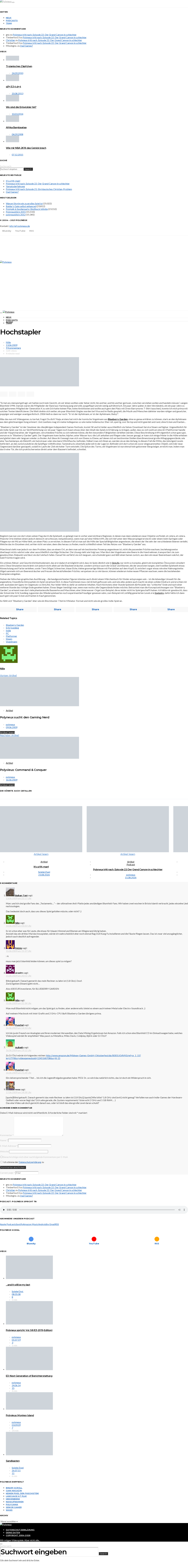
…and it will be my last (18, 1284)
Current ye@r (7, 1172)
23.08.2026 (44, 874)
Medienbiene (13, 1499)
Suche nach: (6, 166)
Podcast (131, 864)
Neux (8, 18)
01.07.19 (16, 1339)
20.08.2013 (17, 93)
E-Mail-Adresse (8, 1145)
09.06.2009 (11, 727)
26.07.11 (16, 1470)
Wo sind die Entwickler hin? (21, 107)
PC (7, 633)
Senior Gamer (14, 1507)
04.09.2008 (17, 134)
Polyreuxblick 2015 (16, 211)
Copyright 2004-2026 (18, 1535)
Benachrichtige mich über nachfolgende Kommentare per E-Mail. (35, 1157)
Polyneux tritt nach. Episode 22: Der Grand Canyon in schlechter (45, 34)
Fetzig (18, 948)
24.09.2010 (17, 73)
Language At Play (16, 1496)
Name (4, 1140)
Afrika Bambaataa (16, 127)
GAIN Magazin (14, 1490)
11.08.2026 (130, 877)
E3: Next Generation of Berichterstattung (29, 1376)
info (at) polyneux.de (19, 226)
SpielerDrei (18, 1291)
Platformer (11, 636)
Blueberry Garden (15, 625)
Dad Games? (26, 45)
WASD (9, 1510)
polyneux (10, 724)
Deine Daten (13, 1532)
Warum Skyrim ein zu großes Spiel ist (24, 203)
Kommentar (7, 1135)
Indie (8, 630)
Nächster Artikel (9, 735)
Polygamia (12, 1504)
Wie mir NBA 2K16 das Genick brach (26, 148)
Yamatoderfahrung (15, 186)
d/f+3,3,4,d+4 (13, 86)
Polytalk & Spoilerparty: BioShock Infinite (27, 209)
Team (9, 23)
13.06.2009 (11, 345)
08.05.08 (16, 1294)
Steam (9, 638)
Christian (10, 40)
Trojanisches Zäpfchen (19, 66)
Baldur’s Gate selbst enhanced (21, 206)
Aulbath (19, 1047)
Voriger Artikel (8, 675)
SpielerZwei (44, 872)
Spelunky (159, 593)
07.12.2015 (17, 154)
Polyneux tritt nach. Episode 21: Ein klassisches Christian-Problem (39, 189)
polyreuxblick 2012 (16, 214)
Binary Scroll (14, 1488)
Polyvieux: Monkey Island (20, 1415)
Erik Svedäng (12, 627)
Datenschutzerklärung (30, 1162)
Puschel (19, 1025)
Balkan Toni (21, 895)
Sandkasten (13, 1461)
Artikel (9, 321)
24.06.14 (16, 1385)
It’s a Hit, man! (13, 180)
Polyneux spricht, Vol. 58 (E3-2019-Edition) (29, 1330)
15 (13, 1388)
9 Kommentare (13, 347)
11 (13, 1473)
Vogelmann (11, 641)
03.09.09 (16, 1425)
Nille (8, 342)
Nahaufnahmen (15, 1502)
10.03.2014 (17, 114)
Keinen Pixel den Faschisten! (22, 1493)
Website (4, 1151)
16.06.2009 (11, 779)
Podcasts (12, 20)
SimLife (115, 562)
